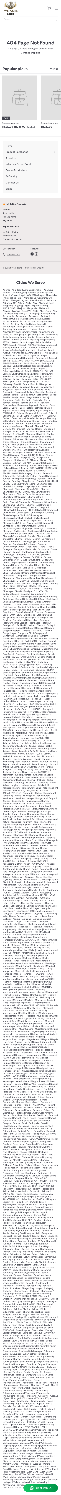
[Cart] (49, 8)
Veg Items (7, 220)
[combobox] (30, 19)
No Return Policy (10, 232)
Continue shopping (30, 52)
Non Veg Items (9, 216)
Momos (6, 209)
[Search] (55, 19)
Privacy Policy (9, 235)
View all (54, 69)
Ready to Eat (8, 213)
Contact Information (12, 239)
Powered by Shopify (34, 267)
